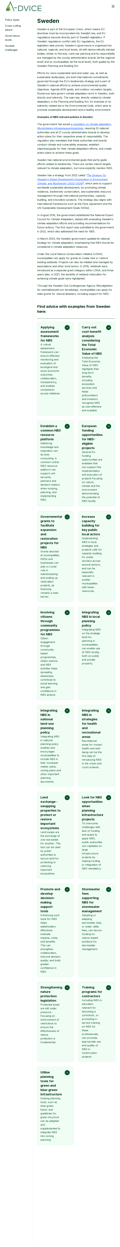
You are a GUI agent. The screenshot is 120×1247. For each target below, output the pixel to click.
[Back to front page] (23, 6)
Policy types (12, 19)
